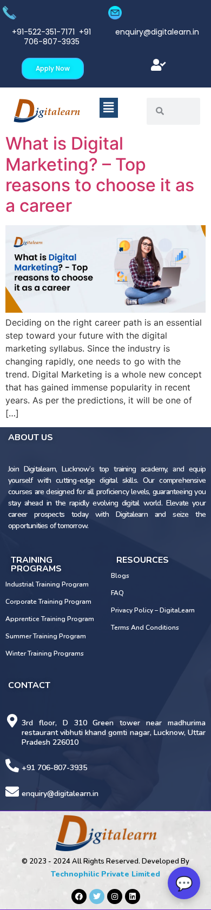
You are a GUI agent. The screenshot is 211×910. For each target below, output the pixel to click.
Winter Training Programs (44, 653)
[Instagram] (114, 896)
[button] (158, 65)
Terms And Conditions (145, 627)
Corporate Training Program (48, 601)
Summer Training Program (45, 636)
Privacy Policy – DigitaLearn (153, 610)
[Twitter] (96, 896)
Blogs (120, 575)
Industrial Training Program (47, 584)
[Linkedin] (132, 896)
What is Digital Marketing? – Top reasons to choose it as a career (99, 174)
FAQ (117, 593)
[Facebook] (79, 896)
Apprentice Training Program (49, 619)
